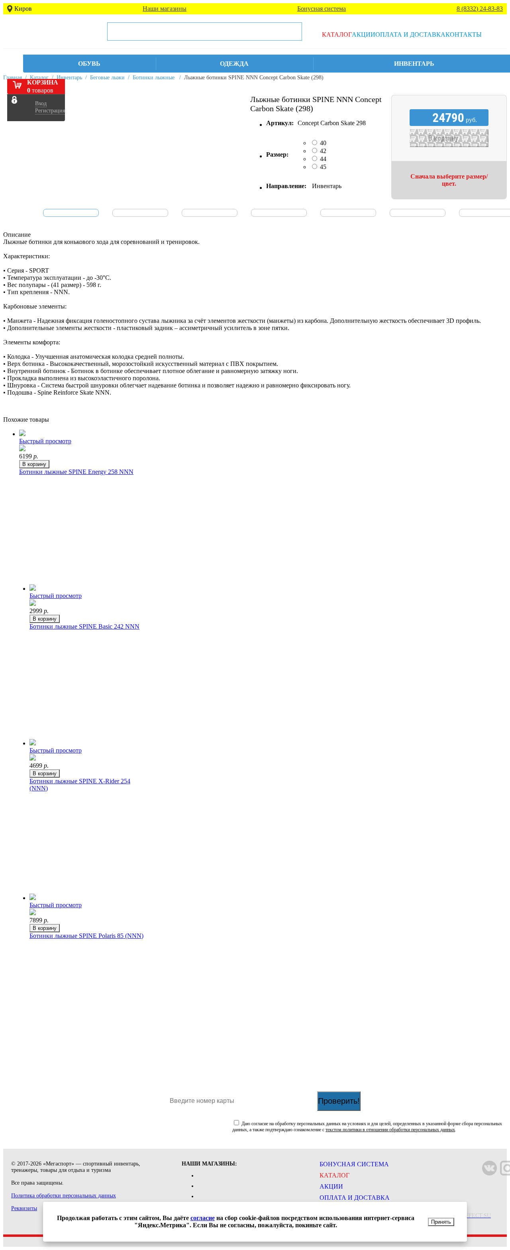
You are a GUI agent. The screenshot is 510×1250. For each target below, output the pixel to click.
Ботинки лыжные (154, 78)
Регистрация (50, 111)
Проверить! (339, 1101)
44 (323, 158)
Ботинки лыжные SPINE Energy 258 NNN (76, 471)
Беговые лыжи (107, 78)
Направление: (286, 186)
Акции (363, 34)
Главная (12, 78)
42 (323, 150)
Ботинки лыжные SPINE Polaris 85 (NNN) (86, 935)
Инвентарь (69, 78)
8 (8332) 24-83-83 (480, 8)
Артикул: (280, 123)
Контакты (463, 34)
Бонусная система (321, 8)
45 (323, 166)
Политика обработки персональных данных (63, 1196)
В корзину (34, 464)
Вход (41, 103)
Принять (441, 1222)
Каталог (337, 34)
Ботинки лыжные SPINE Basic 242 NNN (84, 626)
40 (323, 143)
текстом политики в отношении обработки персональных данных (390, 1129)
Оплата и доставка (410, 34)
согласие (202, 1218)
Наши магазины (164, 8)
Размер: (277, 154)
